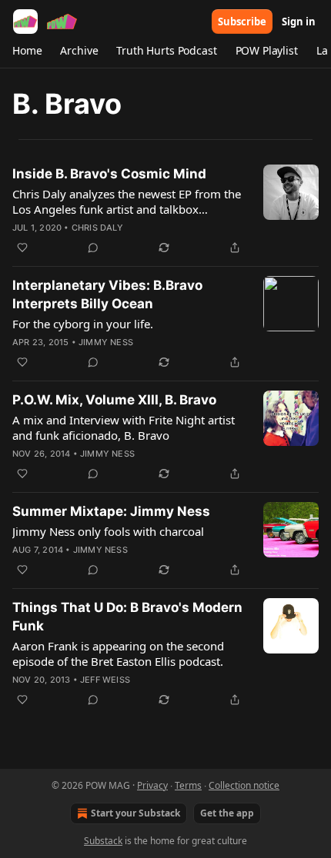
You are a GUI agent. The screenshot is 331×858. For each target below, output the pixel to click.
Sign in (299, 21)
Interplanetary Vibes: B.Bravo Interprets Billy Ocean (107, 294)
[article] (165, 211)
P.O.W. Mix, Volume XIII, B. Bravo (114, 399)
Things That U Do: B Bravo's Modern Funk (127, 617)
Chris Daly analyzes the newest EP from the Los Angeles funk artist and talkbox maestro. (126, 201)
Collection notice (244, 785)
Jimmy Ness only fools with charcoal (108, 531)
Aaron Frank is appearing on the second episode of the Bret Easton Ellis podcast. (118, 653)
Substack (103, 840)
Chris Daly (97, 227)
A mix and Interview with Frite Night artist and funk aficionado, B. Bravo (123, 427)
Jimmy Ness (106, 342)
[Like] (22, 247)
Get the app (227, 813)
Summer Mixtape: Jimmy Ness (111, 511)
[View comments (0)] (93, 247)
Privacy (152, 785)
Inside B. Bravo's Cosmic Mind (109, 173)
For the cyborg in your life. (82, 323)
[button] (27, 51)
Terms (188, 785)
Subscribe (242, 21)
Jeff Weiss (105, 679)
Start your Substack (135, 813)
